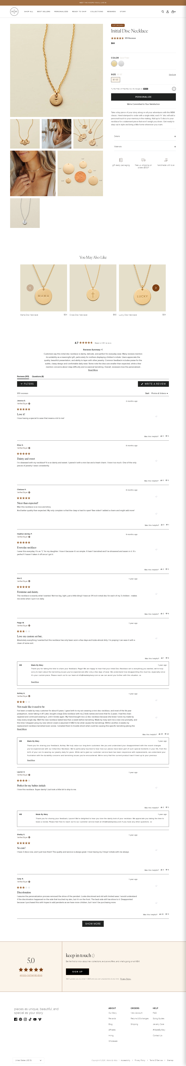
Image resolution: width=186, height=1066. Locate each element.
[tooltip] (102, 350)
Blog (110, 1024)
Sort (147, 393)
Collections (96, 12)
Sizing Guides (158, 1018)
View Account (136, 1013)
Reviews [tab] (23, 377)
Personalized (61, 12)
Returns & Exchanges (140, 1018)
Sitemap (170, 1060)
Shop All (28, 12)
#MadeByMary (159, 1030)
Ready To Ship (79, 12)
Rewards (111, 12)
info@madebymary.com (88, 675)
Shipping (134, 1024)
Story (123, 12)
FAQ (155, 1013)
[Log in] (167, 11)
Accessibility (125, 1060)
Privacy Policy (140, 1060)
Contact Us (157, 1035)
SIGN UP (77, 971)
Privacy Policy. (125, 979)
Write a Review (156, 384)
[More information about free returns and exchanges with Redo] (174, 89)
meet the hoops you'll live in (93, 3)
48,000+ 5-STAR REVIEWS (31, 975)
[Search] (162, 11)
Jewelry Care (158, 1024)
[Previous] (30, 287)
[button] (93, 370)
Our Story (113, 1013)
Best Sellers (43, 12)
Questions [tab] (38, 377)
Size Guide (172, 74)
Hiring (111, 1035)
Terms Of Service (156, 1060)
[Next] (155, 287)
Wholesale (113, 1041)
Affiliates (112, 1030)
